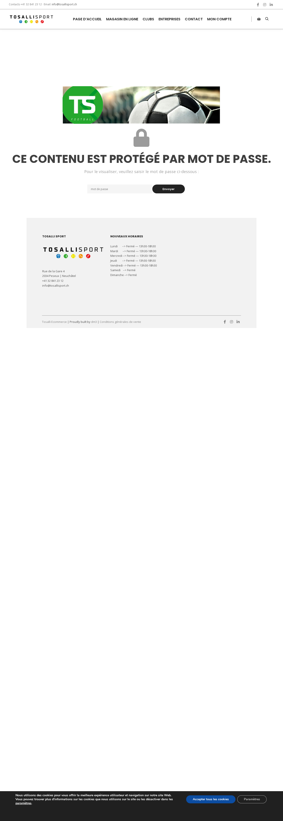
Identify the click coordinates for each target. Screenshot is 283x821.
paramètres (23, 803)
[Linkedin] (271, 5)
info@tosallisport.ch (64, 4)
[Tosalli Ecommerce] (31, 19)
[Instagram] (265, 5)
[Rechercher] (267, 19)
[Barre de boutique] (259, 19)
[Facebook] (258, 5)
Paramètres (252, 799)
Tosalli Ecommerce (54, 322)
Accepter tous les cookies (211, 799)
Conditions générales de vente (120, 322)
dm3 (94, 322)
